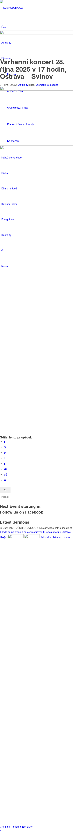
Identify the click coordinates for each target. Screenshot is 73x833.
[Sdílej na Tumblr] (4, 464)
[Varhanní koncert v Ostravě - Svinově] (36, 33)
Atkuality (23, 84)
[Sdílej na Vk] (5, 469)
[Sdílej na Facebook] (4, 441)
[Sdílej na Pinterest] (5, 453)
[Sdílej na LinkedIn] (5, 458)
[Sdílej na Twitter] (5, 447)
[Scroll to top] (1, 830)
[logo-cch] (29, 7)
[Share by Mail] (5, 480)
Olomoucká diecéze (47, 84)
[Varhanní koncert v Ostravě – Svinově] (36, 262)
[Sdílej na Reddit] (5, 474)
